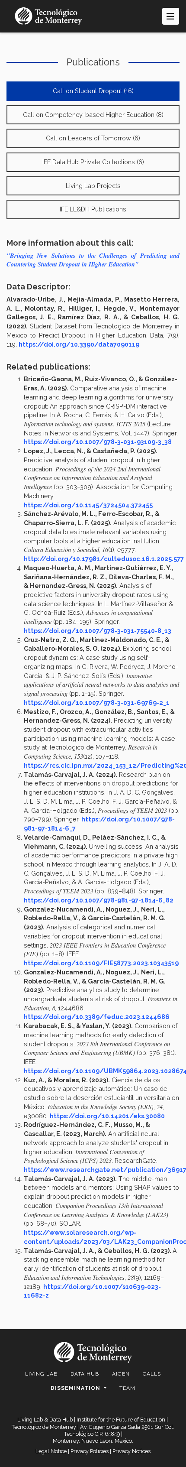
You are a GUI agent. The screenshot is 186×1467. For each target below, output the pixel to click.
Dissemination (76, 1388)
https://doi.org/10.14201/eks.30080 (107, 1116)
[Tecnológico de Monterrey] (48, 16)
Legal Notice (51, 1451)
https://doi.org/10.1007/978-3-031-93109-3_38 (98, 441)
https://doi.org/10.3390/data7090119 (79, 344)
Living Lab (41, 1374)
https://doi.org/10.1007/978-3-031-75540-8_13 (97, 630)
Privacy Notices (131, 1451)
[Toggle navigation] (170, 16)
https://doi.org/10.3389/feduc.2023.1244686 (97, 1016)
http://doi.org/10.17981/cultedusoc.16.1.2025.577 (104, 558)
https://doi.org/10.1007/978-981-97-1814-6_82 (98, 900)
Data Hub (85, 1374)
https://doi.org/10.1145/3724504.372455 (88, 505)
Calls (152, 1374)
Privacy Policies (90, 1451)
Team (127, 1388)
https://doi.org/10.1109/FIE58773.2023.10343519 (101, 963)
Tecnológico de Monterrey (44, 1427)
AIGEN (121, 1374)
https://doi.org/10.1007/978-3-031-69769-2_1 (97, 702)
